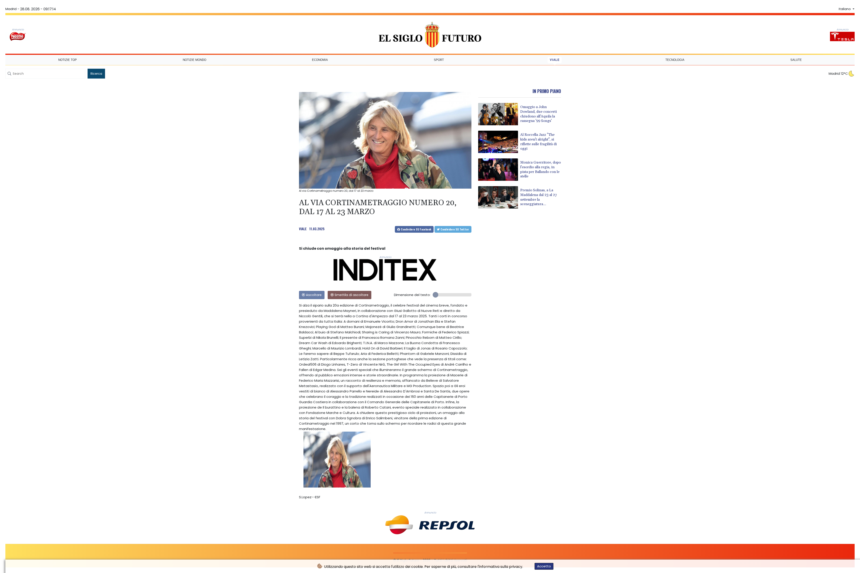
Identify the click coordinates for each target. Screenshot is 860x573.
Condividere (415, 229)
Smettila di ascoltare (351, 295)
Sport (439, 60)
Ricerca (96, 73)
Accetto (544, 566)
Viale (555, 60)
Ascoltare (313, 295)
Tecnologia (674, 60)
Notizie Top (67, 60)
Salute (796, 60)
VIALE (303, 228)
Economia (320, 60)
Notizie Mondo (194, 60)
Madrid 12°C (838, 73)
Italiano (845, 9)
